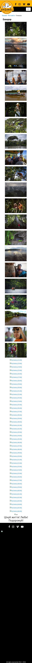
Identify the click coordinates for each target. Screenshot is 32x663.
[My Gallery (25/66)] (16, 370)
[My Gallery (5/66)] (16, 93)
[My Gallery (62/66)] (16, 497)
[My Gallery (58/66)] (16, 483)
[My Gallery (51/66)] (16, 459)
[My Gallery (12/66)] (16, 205)
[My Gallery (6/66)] (16, 109)
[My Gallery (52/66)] (16, 463)
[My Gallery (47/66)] (16, 446)
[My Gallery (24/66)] (16, 367)
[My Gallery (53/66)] (16, 466)
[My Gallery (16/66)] (16, 270)
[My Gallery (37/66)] (16, 411)
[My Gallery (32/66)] (16, 394)
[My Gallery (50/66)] (16, 456)
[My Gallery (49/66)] (16, 452)
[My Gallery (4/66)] (16, 77)
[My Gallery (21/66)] (16, 350)
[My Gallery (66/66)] (16, 511)
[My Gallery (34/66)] (16, 401)
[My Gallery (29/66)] (16, 384)
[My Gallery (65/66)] (16, 507)
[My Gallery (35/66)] (16, 404)
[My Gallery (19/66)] (16, 318)
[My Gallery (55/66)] (16, 473)
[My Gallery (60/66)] (16, 490)
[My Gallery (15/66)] (16, 254)
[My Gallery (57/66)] (16, 480)
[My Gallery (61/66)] (16, 494)
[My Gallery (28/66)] (16, 380)
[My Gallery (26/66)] (16, 373)
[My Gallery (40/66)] (16, 422)
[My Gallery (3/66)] (16, 61)
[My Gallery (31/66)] (16, 391)
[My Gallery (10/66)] (16, 173)
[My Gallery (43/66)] (16, 432)
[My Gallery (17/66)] (16, 286)
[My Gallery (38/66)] (16, 415)
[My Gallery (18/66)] (16, 302)
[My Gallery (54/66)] (16, 470)
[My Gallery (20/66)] (16, 334)
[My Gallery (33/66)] (16, 397)
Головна (4, 15)
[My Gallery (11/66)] (16, 189)
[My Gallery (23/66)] (16, 363)
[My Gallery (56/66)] (16, 476)
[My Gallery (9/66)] (16, 157)
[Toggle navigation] (28, 9)
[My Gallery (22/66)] (16, 360)
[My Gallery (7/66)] (16, 125)
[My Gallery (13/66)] (16, 222)
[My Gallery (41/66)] (16, 425)
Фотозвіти (11, 15)
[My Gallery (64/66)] (16, 504)
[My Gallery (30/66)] (16, 387)
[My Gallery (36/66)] (16, 408)
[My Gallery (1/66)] (16, 29)
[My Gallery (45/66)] (16, 439)
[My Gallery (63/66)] (16, 501)
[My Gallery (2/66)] (16, 45)
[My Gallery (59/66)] (16, 487)
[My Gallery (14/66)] (16, 238)
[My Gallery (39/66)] (16, 418)
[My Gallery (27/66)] (16, 377)
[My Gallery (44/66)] (16, 435)
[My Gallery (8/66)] (16, 141)
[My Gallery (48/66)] (16, 449)
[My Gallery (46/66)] (16, 442)
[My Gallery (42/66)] (16, 428)
